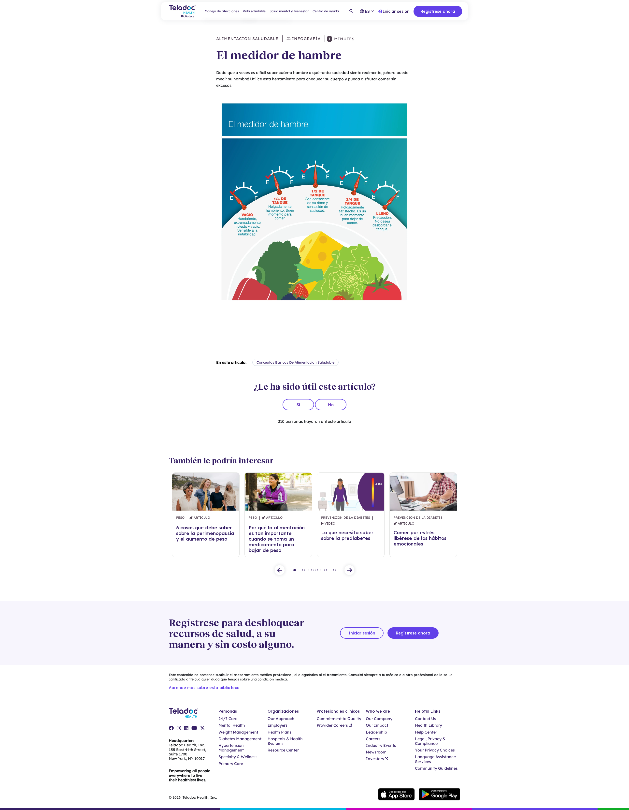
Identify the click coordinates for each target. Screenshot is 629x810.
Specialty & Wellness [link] (237, 756)
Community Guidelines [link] (436, 768)
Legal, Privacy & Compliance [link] (430, 741)
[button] (280, 570)
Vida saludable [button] (254, 11)
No (331, 404)
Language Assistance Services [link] (435, 759)
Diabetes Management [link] (239, 738)
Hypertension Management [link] (231, 747)
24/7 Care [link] (227, 718)
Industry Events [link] (381, 745)
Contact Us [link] (425, 718)
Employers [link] (277, 725)
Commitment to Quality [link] (339, 718)
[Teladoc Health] (183, 713)
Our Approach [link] (281, 718)
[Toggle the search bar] (351, 11)
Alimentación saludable (247, 38)
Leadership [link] (376, 732)
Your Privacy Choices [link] (435, 750)
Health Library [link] (428, 725)
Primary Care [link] (230, 763)
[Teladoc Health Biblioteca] (182, 11)
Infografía (306, 38)
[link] (171, 728)
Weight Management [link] (238, 732)
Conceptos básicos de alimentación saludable (295, 362)
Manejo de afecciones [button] (222, 11)
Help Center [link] (426, 732)
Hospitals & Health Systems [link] (285, 741)
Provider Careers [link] (332, 725)
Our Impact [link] (377, 725)
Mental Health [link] (231, 725)
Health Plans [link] (279, 732)
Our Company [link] (379, 718)
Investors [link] (375, 758)
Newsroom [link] (376, 752)
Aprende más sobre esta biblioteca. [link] (205, 687)
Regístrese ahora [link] (438, 11)
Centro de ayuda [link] (326, 11)
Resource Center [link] (283, 750)
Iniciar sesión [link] (396, 11)
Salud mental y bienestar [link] (289, 11)
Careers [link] (373, 738)
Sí (298, 404)
